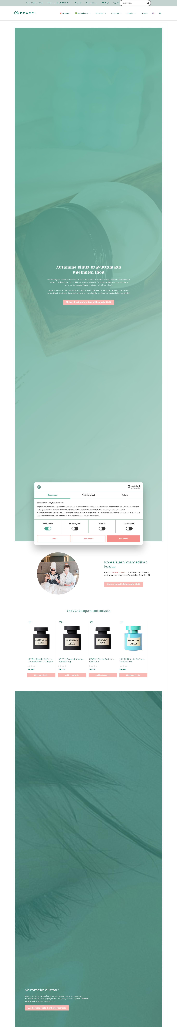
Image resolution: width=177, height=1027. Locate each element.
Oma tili (144, 13)
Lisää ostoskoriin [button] (41, 675)
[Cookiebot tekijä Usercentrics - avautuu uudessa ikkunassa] (129, 487)
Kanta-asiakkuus (91, 3)
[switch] (75, 528)
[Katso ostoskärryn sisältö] (160, 13)
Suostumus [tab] (52, 495)
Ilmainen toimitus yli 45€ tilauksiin (59, 3)
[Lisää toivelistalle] (30, 622)
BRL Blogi (105, 3)
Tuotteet (99, 13)
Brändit (130, 13)
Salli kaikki (123, 538)
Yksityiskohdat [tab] (88, 495)
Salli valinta (88, 538)
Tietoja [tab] (125, 495)
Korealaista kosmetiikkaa (34, 3)
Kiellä (54, 538)
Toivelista (78, 3)
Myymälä (116, 3)
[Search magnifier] (148, 3)
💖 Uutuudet (64, 13)
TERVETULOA (118, 572)
